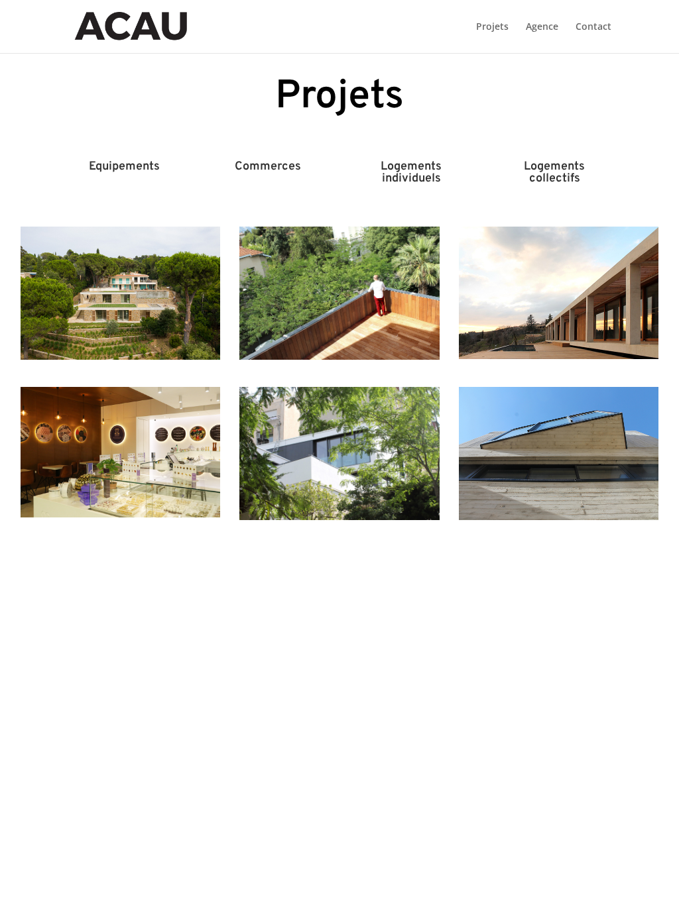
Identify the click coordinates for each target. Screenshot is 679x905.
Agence (542, 27)
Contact (593, 27)
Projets (492, 27)
